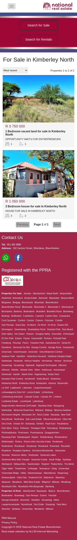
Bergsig (16, 302)
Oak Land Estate (34, 419)
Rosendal (54, 446)
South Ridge (55, 459)
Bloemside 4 (40, 307)
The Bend (69, 464)
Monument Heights (11, 414)
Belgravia (6, 302)
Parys (16, 428)
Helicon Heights (32, 361)
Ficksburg (6, 343)
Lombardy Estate (10, 401)
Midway (48, 410)
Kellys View (53, 374)
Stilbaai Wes (20, 464)
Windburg (66, 482)
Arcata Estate (30, 298)
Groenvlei (33, 352)
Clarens (39, 320)
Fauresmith (36, 338)
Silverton (6, 509)
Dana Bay (20, 325)
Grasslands (68, 347)
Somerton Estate (39, 459)
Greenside (7, 352)
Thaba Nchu (57, 464)
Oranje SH (18, 423)
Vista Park (22, 477)
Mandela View (45, 405)
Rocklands (57, 441)
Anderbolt (6, 298)
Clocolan (49, 320)
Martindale (7, 410)
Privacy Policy (9, 522)
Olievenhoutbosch (52, 419)
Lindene (57, 396)
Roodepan (20, 446)
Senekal (6, 455)
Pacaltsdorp (63, 423)
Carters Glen (51, 316)
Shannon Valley (19, 455)
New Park (65, 414)
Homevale (7, 374)
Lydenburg (38, 401)
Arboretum (18, 298)
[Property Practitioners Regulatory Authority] (13, 285)
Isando (16, 374)
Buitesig (5, 316)
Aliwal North (52, 293)
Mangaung (59, 405)
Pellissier (24, 428)
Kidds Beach (43, 379)
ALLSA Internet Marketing (43, 531)
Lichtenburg (47, 392)
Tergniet (45, 464)
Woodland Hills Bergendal (31, 486)
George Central (38, 347)
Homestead (59, 370)
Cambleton (28, 316)
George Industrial (10, 500)
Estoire (18, 338)
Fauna (26, 338)
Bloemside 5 (54, 307)
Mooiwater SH (28, 414)
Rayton (35, 437)
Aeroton (27, 293)
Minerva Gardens (62, 410)
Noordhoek (7, 419)
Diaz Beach (67, 329)
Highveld (30, 365)
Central (21, 320)
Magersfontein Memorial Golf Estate (19, 405)
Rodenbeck (7, 446)
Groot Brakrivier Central (50, 352)
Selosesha (60, 450)
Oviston (40, 423)
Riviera (18, 441)
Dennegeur (7, 329)
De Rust (52, 325)
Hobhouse (47, 370)
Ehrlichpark (68, 334)
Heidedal (18, 361)
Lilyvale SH (46, 396)
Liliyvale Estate (31, 396)
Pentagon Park (38, 428)
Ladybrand (15, 388)
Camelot (39, 316)
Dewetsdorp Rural (36, 329)
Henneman (47, 361)
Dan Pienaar (8, 325)
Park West (6, 428)
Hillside (14, 370)
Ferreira (48, 338)
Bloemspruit (67, 307)
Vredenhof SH (35, 477)
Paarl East (50, 423)
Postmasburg (36, 432)
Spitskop (67, 459)
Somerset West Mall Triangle (16, 459)
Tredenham (20, 468)
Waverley (60, 477)
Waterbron (49, 477)
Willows (55, 482)
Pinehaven (23, 432)
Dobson (30, 334)
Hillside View (26, 370)
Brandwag (68, 311)
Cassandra (64, 316)
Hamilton (20, 356)
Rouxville (65, 446)
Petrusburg (52, 428)
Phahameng (65, 428)
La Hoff (5, 388)
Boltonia (18, 311)
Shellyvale (33, 455)
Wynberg (49, 486)
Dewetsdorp (20, 329)
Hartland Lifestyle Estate (59, 356)
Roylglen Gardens (21, 450)
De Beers (31, 325)
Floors (25, 343)
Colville (58, 320)
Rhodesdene (61, 437)
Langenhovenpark (42, 388)
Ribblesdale (7, 441)
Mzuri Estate (43, 414)
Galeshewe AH (52, 343)
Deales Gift (62, 325)
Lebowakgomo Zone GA (13, 392)
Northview (19, 419)
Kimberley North (9, 383)
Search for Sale (38, 25)
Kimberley (56, 379)
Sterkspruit (7, 464)
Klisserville (62, 383)
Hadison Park (8, 356)
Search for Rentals (38, 39)
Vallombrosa (50, 473)
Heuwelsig (7, 365)
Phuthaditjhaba (9, 432)
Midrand (39, 410)
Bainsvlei (43, 298)
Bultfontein (16, 316)
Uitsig (54, 468)
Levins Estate (33, 392)
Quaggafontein (52, 432)
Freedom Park (37, 343)
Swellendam (33, 464)
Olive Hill (67, 419)
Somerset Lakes (48, 455)
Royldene (6, 450)
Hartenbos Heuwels (36, 356)
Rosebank (43, 446)
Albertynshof (39, 293)
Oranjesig (30, 423)
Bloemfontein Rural (11, 307)
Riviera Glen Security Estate (37, 441)
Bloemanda (27, 302)
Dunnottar (56, 334)
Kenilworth (30, 379)
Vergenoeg (62, 473)
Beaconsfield (67, 298)
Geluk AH (66, 343)
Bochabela (7, 311)
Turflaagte (32, 468)
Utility (23, 473)
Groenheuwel (20, 352)
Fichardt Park (59, 338)
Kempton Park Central (12, 379)
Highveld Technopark (46, 365)
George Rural (54, 347)
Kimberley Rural (27, 383)
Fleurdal (17, 343)
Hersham (67, 361)
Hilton (37, 370)
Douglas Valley (42, 334)
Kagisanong (40, 374)
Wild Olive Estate (32, 482)
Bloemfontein (51, 302)
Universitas (63, 468)
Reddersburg (46, 437)
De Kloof (42, 325)
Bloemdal (39, 302)
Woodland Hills (9, 486)
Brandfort (40, 311)
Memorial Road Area (24, 410)
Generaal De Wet (21, 347)
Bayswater (54, 298)
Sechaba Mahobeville (42, 450)
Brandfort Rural (54, 311)
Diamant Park (53, 329)
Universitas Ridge (10, 473)
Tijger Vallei (7, 468)
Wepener (6, 482)
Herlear (57, 361)
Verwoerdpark (8, 477)
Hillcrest (62, 365)
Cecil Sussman (9, 320)
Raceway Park (9, 437)
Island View (27, 374)
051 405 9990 (14, 244)
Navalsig (55, 414)
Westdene (17, 482)
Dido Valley (7, 334)
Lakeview (27, 388)
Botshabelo (29, 311)
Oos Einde (7, 423)
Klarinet (52, 383)
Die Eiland (19, 334)
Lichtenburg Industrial (12, 396)
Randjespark (23, 437)
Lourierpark (25, 401)
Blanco (52, 491)
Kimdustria (41, 383)
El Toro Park (7, 338)
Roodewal (32, 446)
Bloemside (27, 307)
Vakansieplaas (35, 473)
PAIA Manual (9, 517)
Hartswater (7, 361)
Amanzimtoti (66, 293)
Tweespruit (44, 468)
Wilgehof (46, 482)
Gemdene (6, 347)
